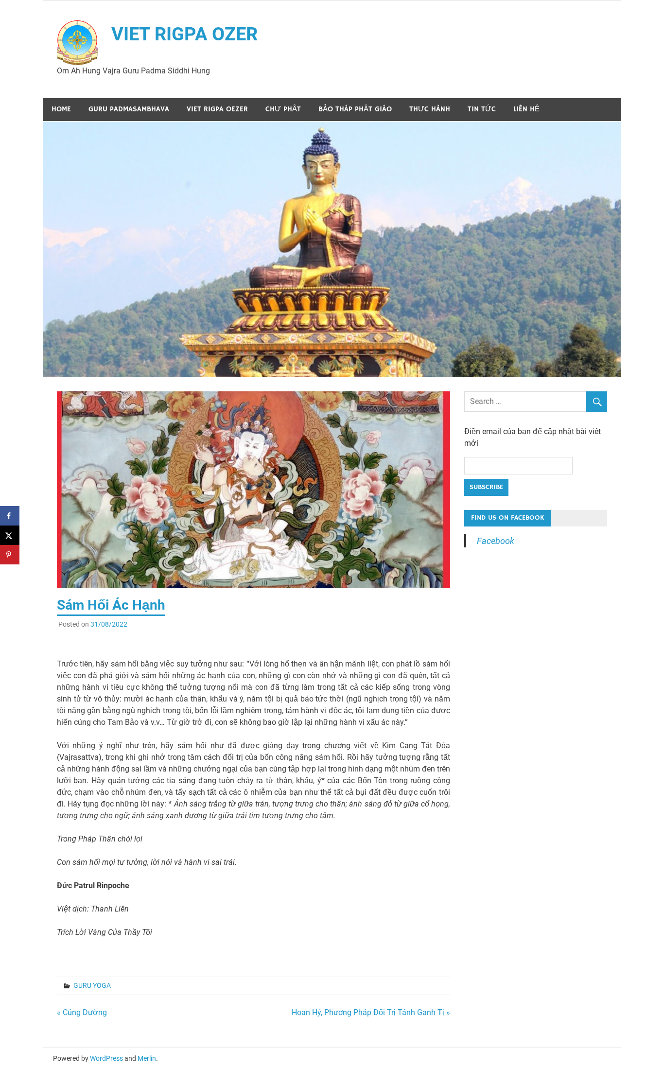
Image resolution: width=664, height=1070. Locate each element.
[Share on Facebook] (9, 516)
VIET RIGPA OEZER (217, 109)
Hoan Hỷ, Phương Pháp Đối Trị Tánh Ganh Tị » (371, 1012)
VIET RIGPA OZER (184, 34)
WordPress (106, 1058)
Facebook (495, 541)
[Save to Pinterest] (9, 554)
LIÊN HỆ (526, 109)
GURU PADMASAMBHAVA (128, 109)
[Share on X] (9, 535)
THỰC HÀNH (429, 109)
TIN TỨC (482, 109)
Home (61, 109)
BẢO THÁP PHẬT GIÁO (355, 109)
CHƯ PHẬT (283, 109)
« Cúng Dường (82, 1012)
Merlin (147, 1058)
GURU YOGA (92, 985)
